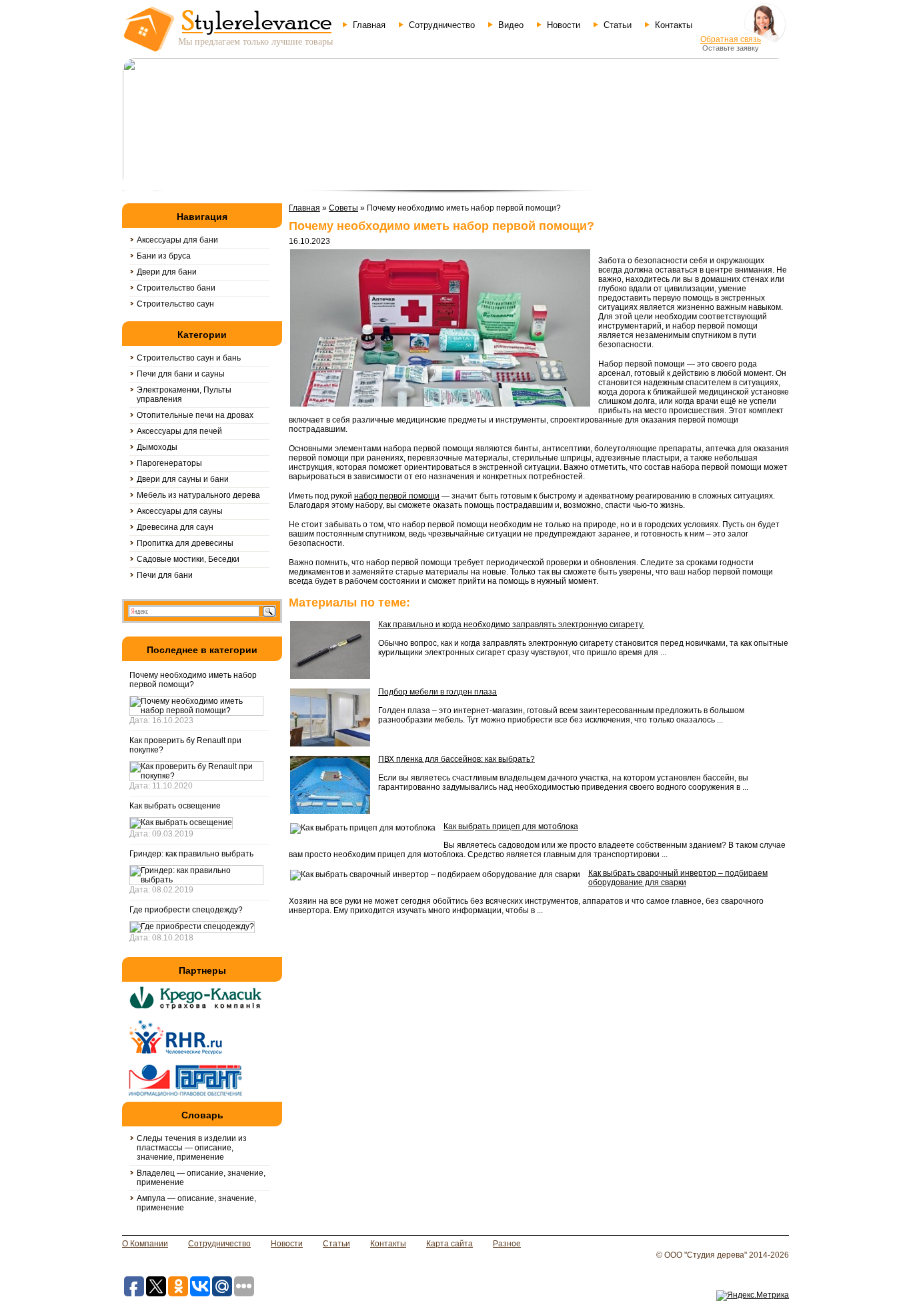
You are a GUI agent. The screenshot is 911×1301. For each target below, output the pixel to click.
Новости (563, 25)
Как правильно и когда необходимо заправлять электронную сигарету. (511, 624)
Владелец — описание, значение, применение (201, 1177)
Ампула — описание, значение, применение (196, 1203)
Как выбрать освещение (175, 805)
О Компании (145, 1243)
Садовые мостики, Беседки (188, 559)
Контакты (673, 25)
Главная (369, 25)
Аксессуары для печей (179, 431)
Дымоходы (157, 447)
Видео (511, 25)
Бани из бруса (164, 256)
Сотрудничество (442, 25)
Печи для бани (165, 575)
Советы (343, 208)
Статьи (618, 25)
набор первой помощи (396, 496)
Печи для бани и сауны (181, 374)
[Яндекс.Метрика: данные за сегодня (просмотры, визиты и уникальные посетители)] (752, 1295)
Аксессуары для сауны (180, 511)
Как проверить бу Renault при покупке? (185, 745)
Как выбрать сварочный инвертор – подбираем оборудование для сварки (678, 877)
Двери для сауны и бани (183, 479)
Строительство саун (175, 304)
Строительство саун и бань (189, 358)
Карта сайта (449, 1243)
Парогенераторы (169, 463)
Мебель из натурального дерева (198, 495)
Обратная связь (730, 39)
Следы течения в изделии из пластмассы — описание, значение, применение (192, 1148)
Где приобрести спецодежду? (186, 909)
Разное (507, 1243)
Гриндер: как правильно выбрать (191, 853)
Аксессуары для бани (177, 240)
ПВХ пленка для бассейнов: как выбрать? (456, 759)
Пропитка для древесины (185, 543)
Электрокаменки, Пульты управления (184, 394)
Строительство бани (176, 288)
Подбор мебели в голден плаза (437, 691)
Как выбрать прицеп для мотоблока (510, 826)
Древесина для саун (175, 527)
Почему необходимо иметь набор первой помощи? (193, 679)
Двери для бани (167, 272)
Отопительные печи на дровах (195, 415)
